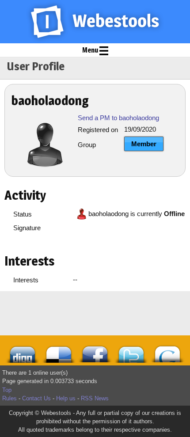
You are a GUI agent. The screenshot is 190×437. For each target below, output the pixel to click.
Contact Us (36, 398)
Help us (66, 398)
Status (22, 214)
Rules (9, 398)
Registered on (98, 129)
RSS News (95, 398)
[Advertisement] (57, 313)
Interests (25, 280)
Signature (27, 228)
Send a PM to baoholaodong (118, 118)
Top (6, 390)
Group (87, 144)
